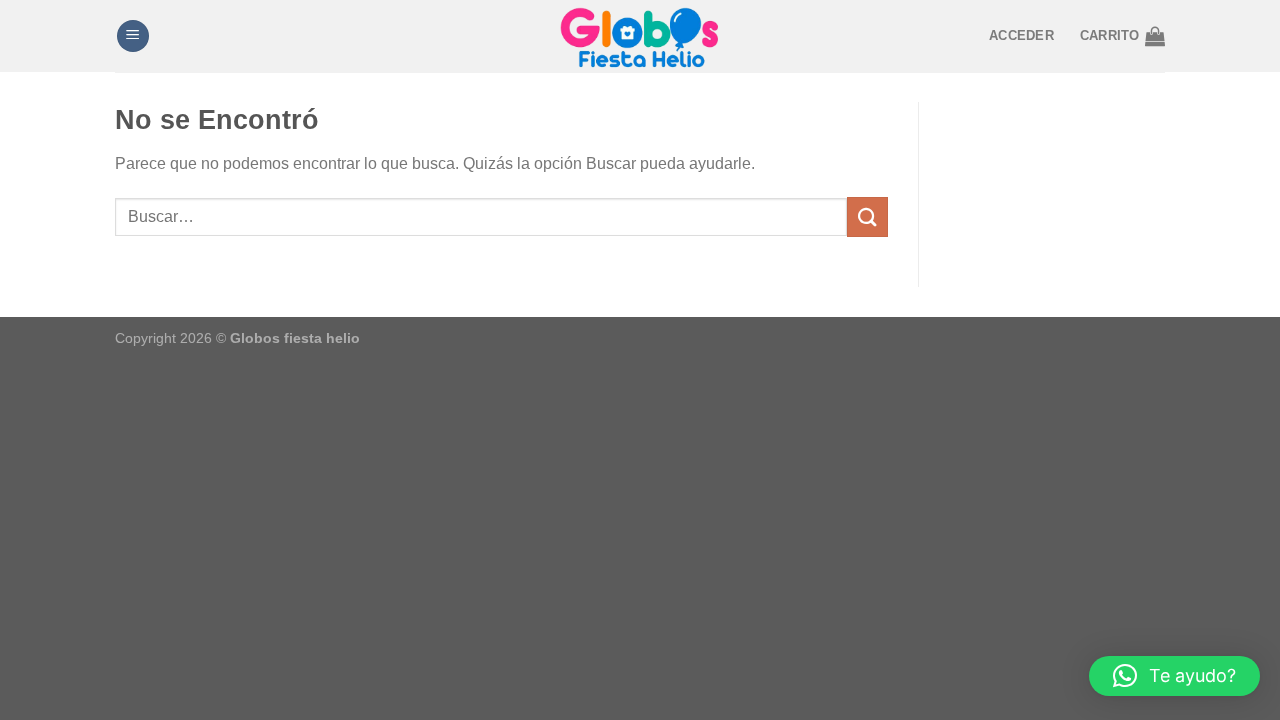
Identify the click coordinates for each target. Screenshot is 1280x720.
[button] (1174, 676)
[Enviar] (867, 216)
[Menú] (133, 36)
